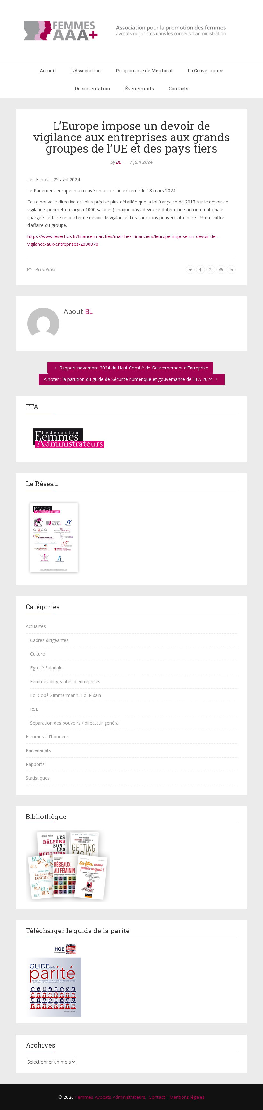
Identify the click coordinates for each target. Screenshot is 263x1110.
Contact (157, 1097)
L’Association (86, 71)
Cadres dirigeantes (49, 640)
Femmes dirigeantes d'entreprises (65, 681)
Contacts (178, 89)
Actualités (45, 269)
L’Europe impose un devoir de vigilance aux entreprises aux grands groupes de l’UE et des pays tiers (131, 136)
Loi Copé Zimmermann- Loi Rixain (65, 695)
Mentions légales (187, 1097)
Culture (37, 654)
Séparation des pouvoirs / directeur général (75, 723)
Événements (139, 89)
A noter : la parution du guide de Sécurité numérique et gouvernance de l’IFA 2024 (129, 379)
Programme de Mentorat (144, 71)
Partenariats (38, 750)
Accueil (48, 71)
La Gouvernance (205, 71)
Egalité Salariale (46, 668)
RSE (34, 709)
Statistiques (38, 778)
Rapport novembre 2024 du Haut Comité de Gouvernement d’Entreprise (133, 368)
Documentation (92, 89)
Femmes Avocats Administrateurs (110, 1097)
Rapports (35, 764)
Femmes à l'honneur (47, 736)
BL (118, 162)
